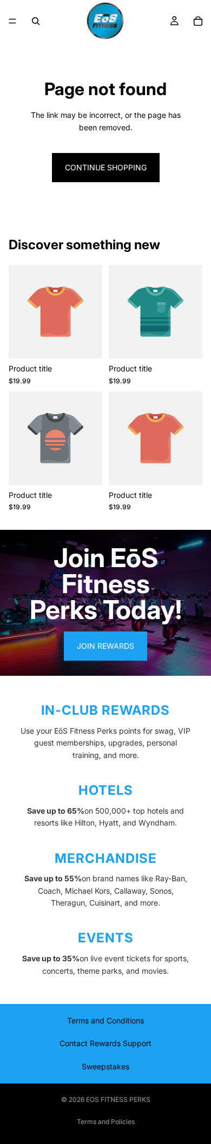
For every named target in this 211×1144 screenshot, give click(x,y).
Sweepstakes (105, 1066)
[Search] (36, 21)
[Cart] (198, 21)
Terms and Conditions (105, 1020)
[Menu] (12, 21)
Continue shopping (106, 167)
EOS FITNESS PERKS (118, 1099)
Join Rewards (105, 645)
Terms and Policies (106, 1122)
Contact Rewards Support (105, 1043)
